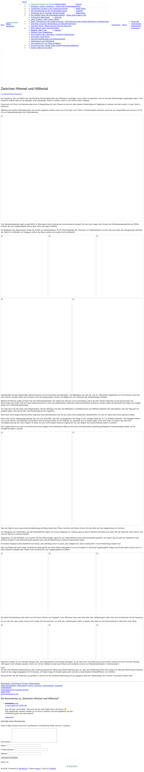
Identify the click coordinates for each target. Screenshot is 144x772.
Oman (73, 24)
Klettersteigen (34, 683)
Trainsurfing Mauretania (40, 17)
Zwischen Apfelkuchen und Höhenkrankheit (48, 39)
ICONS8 (52, 768)
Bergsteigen (5, 683)
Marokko (58, 17)
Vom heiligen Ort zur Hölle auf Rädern (46, 43)
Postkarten (116, 25)
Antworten (9, 717)
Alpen (3, 685)
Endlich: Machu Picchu (40, 48)
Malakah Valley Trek (39, 30)
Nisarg (37, 768)
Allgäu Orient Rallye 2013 (76, 15)
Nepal (50, 32)
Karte (24, 2)
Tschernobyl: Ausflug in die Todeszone (46, 8)
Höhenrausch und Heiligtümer (42, 41)
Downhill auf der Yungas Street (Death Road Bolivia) (52, 45)
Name (4, 746)
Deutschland (61, 4)
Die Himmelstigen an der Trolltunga (45, 11)
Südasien (79, 11)
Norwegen (63, 11)
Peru (50, 48)
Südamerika (80, 13)
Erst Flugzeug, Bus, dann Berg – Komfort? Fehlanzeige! (52, 34)
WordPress (23, 768)
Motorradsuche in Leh (9, 693)
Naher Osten (81, 8)
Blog (2, 25)
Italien (73, 6)
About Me (135, 21)
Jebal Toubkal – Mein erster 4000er (45, 19)
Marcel (11, 94)
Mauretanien (59, 15)
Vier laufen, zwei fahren (40, 37)
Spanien (62, 13)
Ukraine (65, 8)
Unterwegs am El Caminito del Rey (45, 13)
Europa (78, 4)
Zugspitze (59, 685)
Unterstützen (136, 24)
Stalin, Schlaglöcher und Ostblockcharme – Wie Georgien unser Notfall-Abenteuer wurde (66, 21)
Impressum (135, 28)
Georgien (105, 21)
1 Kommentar (18, 94)
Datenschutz (136, 26)
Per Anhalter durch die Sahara (43, 15)
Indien (56, 28)
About (124, 25)
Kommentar (6, 742)
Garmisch (38, 685)
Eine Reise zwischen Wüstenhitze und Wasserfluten (51, 24)
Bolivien (76, 45)
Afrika (78, 6)
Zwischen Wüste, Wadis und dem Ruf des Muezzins (51, 26)
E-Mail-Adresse (7, 750)
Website (4, 754)
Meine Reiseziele (10, 25)
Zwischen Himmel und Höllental (43, 4)
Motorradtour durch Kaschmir (42, 28)
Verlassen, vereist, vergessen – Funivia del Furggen (51, 6)
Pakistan (57, 30)
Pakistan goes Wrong (39, 32)
